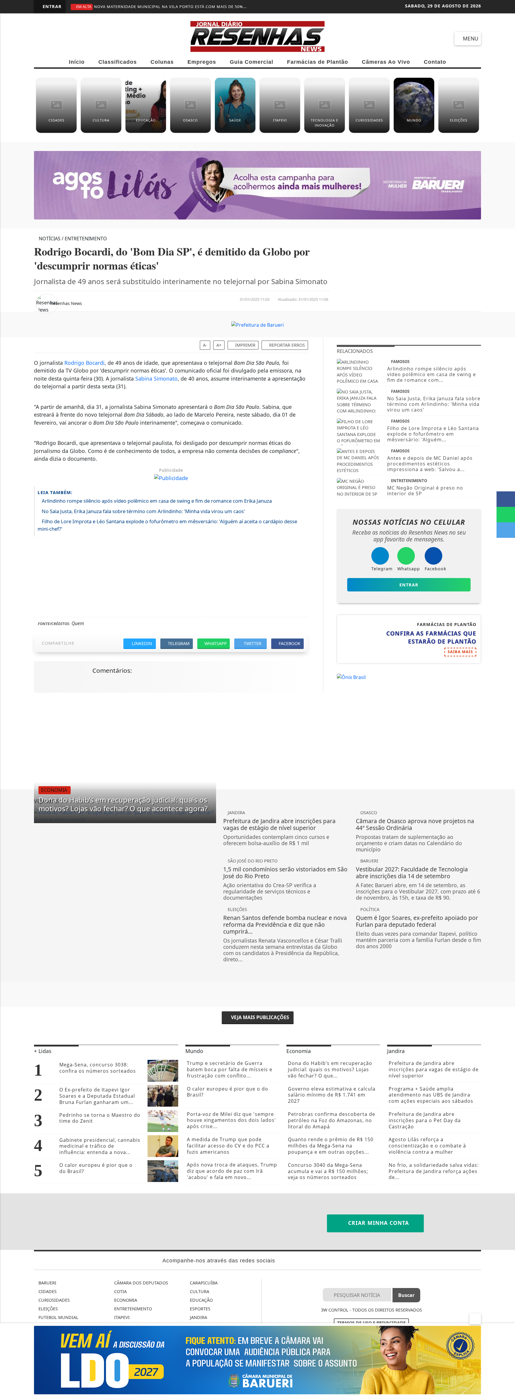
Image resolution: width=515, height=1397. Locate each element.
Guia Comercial (251, 62)
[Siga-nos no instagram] (84, 38)
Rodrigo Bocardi (84, 362)
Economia (125, 1300)
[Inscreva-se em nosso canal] (63, 38)
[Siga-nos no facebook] (41, 38)
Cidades (47, 1291)
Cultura (199, 1291)
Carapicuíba (203, 1283)
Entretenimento (132, 1309)
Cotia (120, 1291)
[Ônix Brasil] (351, 677)
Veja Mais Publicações (259, 1017)
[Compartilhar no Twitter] (506, 530)
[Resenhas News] (257, 35)
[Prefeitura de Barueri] (257, 324)
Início (77, 62)
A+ (218, 345)
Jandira (198, 1317)
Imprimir (244, 345)
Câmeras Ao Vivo (386, 62)
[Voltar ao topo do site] (506, 838)
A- (205, 345)
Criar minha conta (377, 1222)
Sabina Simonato (156, 378)
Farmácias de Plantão (317, 62)
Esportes (199, 1309)
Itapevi (121, 1317)
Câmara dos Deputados (140, 1283)
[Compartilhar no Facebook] (506, 499)
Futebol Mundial (57, 1317)
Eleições (47, 1309)
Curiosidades (53, 1300)
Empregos (201, 62)
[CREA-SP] (257, 185)
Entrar (51, 6)
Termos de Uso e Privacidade (371, 1323)
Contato (435, 62)
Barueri (46, 1283)
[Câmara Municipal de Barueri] (257, 1359)
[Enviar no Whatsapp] (506, 514)
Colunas (162, 62)
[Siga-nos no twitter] (105, 38)
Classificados (117, 62)
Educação (201, 1300)
